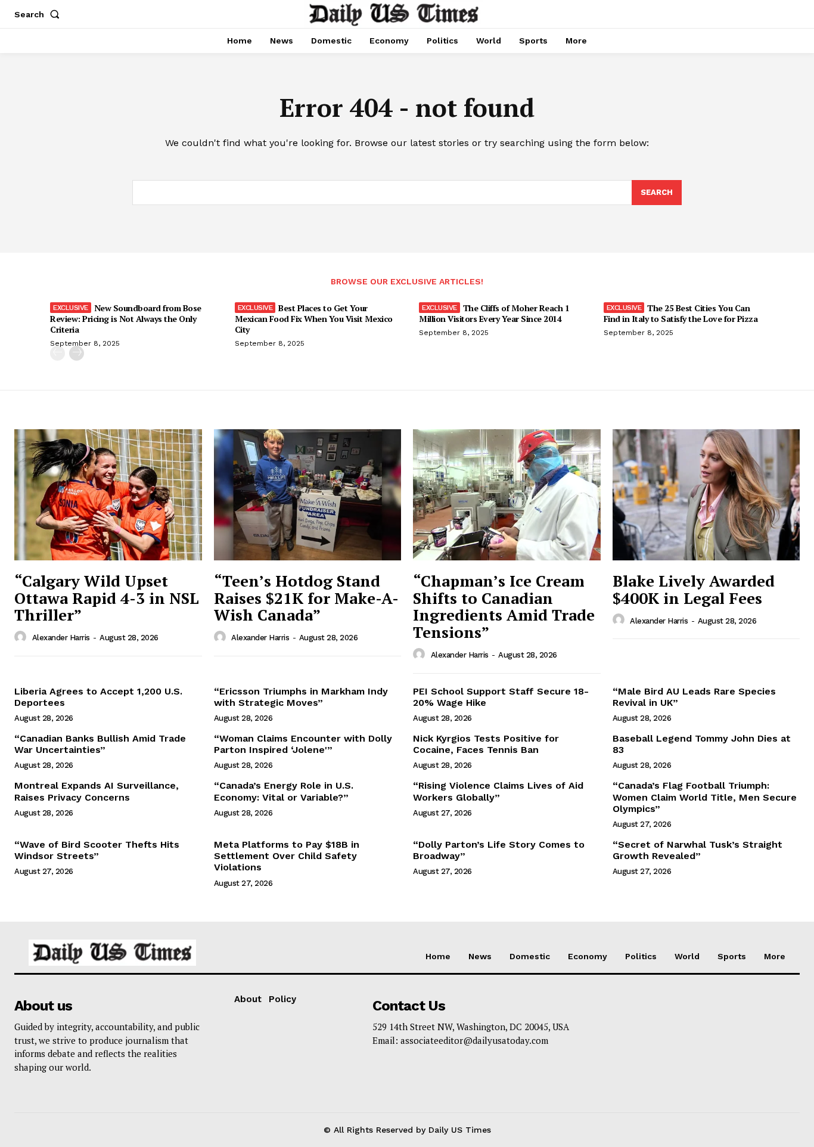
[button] (39, 14)
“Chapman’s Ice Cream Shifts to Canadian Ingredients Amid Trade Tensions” (504, 606)
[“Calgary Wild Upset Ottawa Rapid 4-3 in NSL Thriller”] (108, 494)
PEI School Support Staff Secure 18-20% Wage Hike (501, 697)
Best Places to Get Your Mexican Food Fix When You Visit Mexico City (314, 318)
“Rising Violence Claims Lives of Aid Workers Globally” (498, 791)
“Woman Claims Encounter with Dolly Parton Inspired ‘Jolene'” (303, 744)
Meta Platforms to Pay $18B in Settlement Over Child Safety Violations (286, 856)
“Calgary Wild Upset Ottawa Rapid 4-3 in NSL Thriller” (106, 598)
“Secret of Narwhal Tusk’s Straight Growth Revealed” (697, 850)
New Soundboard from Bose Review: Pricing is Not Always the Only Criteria (125, 318)
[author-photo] (22, 637)
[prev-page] (57, 353)
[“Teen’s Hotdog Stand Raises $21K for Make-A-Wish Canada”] (308, 494)
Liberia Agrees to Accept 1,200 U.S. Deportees (98, 697)
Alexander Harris (61, 637)
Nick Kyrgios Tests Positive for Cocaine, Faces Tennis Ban (486, 744)
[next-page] (76, 353)
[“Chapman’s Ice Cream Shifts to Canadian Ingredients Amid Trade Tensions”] (507, 494)
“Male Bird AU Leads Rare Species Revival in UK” (694, 697)
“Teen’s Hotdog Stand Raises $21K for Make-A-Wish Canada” (306, 598)
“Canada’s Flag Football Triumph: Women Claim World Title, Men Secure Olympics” (705, 797)
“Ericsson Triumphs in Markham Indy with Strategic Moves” (301, 697)
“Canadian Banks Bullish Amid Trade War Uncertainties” (100, 744)
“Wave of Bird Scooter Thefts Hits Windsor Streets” (96, 850)
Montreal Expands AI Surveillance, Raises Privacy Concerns (96, 791)
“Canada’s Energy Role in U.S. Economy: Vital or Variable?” (283, 791)
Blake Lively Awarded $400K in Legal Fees (694, 589)
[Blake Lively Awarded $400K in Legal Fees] (706, 494)
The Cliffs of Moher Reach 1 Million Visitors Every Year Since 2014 (494, 313)
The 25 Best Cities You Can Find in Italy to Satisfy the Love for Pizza (681, 313)
